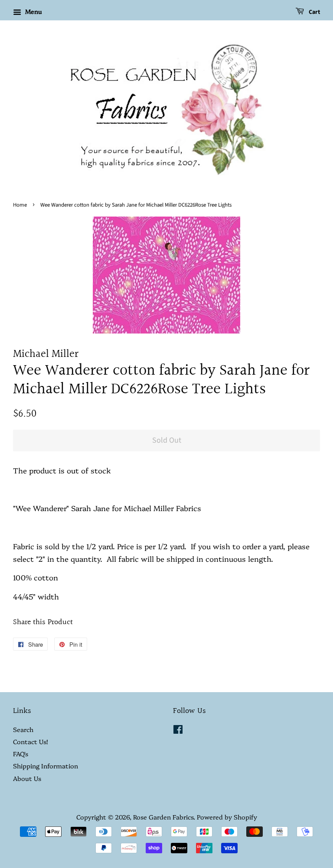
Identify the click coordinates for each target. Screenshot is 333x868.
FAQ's (20, 753)
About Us (27, 778)
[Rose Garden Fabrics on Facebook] (178, 730)
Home (20, 205)
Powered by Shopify (227, 817)
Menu (32, 11)
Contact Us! (30, 741)
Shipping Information (45, 765)
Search (23, 729)
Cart (313, 12)
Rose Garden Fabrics (163, 817)
